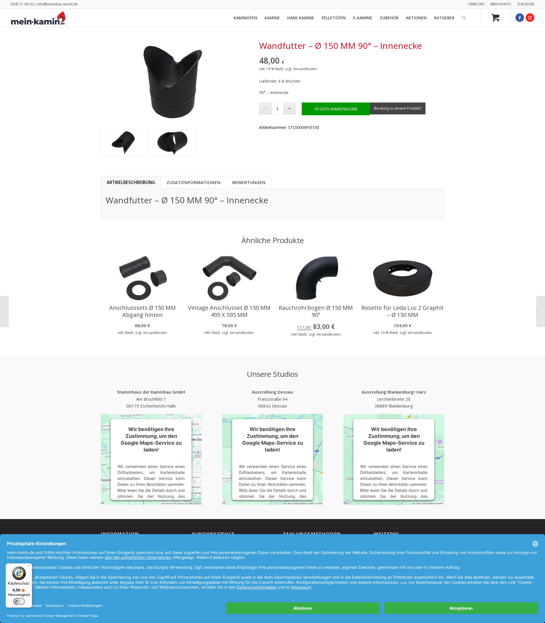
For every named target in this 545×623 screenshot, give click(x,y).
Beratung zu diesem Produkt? (397, 108)
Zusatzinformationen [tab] (194, 182)
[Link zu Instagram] (530, 17)
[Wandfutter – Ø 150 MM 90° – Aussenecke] (4, 311)
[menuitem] (476, 4)
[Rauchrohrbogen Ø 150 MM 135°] (540, 311)
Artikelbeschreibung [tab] (131, 182)
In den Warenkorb (336, 109)
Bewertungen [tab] (248, 182)
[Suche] (463, 18)
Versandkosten (305, 68)
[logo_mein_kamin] (38, 18)
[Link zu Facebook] (519, 17)
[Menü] (28, 566)
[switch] (19, 601)
